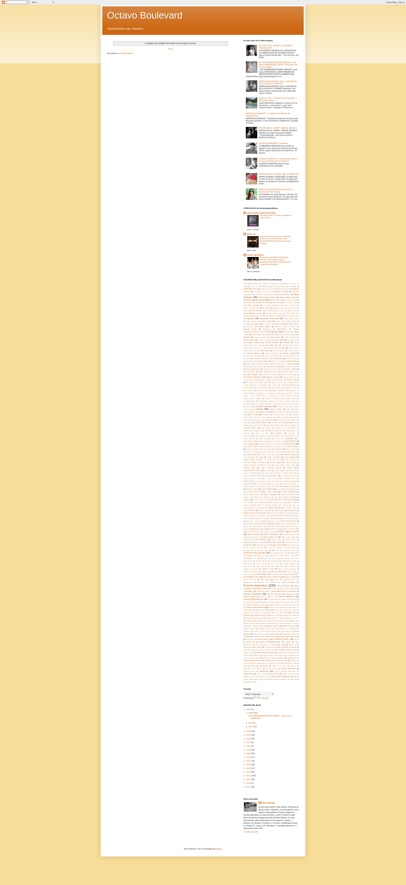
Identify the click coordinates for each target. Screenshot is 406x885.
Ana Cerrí (276, 302)
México (282, 532)
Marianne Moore (285, 524)
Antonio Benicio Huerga (252, 313)
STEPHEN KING (284, 652)
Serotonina (250, 639)
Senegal (246, 636)
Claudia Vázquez (271, 353)
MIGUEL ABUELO (289, 534)
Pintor (276, 579)
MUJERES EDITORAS (273, 542)
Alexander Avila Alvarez (264, 294)
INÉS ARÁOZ (291, 441)
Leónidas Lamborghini (290, 486)
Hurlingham (289, 438)
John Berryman (249, 457)
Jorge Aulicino (290, 457)
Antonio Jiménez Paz (274, 313)
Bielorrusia (267, 329)
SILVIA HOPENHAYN (268, 642)
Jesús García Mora (268, 454)
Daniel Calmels (291, 358)
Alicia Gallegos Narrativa (289, 297)
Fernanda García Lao (281, 414)
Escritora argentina (264, 406)
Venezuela (263, 671)
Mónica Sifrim (291, 540)
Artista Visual (266, 321)
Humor (277, 438)
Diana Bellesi (258, 366)
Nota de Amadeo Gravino (286, 550)
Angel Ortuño (264, 308)
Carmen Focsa (263, 340)
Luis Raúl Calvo (290, 508)
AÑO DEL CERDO (259, 316)
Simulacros (269, 647)
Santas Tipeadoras (255, 255)
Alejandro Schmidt (281, 292)
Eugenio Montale (279, 412)
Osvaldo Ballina (276, 561)
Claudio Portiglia (289, 353)
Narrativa (249, 545)
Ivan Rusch (284, 446)
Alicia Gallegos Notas (255, 300)
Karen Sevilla (248, 476)
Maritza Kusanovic (258, 529)
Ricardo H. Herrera (283, 621)
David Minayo (293, 361)
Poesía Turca (278, 605)
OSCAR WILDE (261, 561)
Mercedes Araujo (269, 532)
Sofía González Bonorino (286, 647)
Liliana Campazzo (270, 494)
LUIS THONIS (249, 510)
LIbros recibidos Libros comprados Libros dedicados (275, 492)
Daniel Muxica (248, 361)
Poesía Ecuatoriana (288, 591)
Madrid (277, 510)
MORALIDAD (248, 542)
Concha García (269, 356)
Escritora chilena (283, 406)
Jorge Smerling (290, 462)
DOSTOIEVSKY (249, 372)
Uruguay (293, 666)
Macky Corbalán (265, 510)
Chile (283, 348)
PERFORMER (262, 574)
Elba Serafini (276, 388)
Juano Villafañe (280, 470)
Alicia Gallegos (268, 803)
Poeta (285, 607)
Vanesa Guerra (249, 671)
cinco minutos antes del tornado (261, 213)
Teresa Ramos (278, 655)
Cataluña (286, 342)
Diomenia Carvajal (274, 366)
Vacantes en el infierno (252, 668)
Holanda (292, 433)
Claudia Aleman (279, 350)
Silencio (296, 639)
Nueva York (283, 553)
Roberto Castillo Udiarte (254, 626)
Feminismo (266, 414)
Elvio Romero (248, 390)
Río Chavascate (281, 623)
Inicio (170, 49)
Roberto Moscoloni (289, 626)
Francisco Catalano (285, 420)
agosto (252, 713)
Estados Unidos (275, 409)
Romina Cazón (285, 629)
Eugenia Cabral (264, 412)
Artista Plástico (252, 321)
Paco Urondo (261, 564)
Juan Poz (267, 470)
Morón (258, 542)
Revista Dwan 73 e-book (275, 618)
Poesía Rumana (269, 602)
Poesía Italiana (249, 597)
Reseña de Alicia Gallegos (253, 618)
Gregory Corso (280, 428)
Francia (271, 420)
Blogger (275, 332)
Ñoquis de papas (263, 556)
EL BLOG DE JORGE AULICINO (259, 382)
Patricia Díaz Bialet (271, 566)
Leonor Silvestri (267, 489)
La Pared (257, 478)
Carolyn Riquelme (272, 342)
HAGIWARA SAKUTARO (274, 430)
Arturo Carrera (281, 321)
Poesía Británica (283, 586)
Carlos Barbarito (285, 334)
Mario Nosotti (276, 526)
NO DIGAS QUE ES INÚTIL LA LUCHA (276, 548)
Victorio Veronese (281, 671)
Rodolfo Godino (249, 629)
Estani (288, 409)
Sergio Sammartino (291, 636)
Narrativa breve (262, 545)
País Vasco (274, 564)
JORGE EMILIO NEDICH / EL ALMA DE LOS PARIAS (264, 460)
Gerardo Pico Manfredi (261, 425)
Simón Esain (256, 647)
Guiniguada (257, 430)
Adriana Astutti (274, 286)
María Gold (274, 521)
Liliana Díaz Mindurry (288, 494)
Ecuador (296, 372)
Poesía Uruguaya (292, 605)
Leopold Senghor (282, 489)
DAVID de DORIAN (278, 361)
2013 (248, 776)
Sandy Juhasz (259, 634)
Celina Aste (273, 345)
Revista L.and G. (293, 618)
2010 (248, 787)
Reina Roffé (275, 615)
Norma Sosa (259, 550)
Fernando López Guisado (262, 417)
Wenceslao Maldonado (281, 676)
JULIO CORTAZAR (250, 473)
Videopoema (248, 674)
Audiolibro (247, 324)
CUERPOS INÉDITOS (262, 358)
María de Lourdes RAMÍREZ (256, 521)
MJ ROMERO (261, 540)
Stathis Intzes (248, 652)
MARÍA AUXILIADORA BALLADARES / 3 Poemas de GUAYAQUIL (276, 190)
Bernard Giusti (249, 329)
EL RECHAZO (248, 388)
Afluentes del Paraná (268, 289)
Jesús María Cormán (287, 454)
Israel (259, 446)
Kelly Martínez (262, 476)
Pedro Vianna (248, 574)
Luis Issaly (257, 508)
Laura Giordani (262, 484)
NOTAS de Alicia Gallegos (254, 553)
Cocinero (246, 356)
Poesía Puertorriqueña (251, 602)
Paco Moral (247, 564)
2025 (248, 731)
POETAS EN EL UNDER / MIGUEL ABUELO (278, 128)
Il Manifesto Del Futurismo (272, 441)
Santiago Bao (273, 634)
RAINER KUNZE (260, 615)
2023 (248, 739)
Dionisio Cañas (290, 366)
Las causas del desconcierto (265, 481)
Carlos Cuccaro (260, 337)
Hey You (260, 433)
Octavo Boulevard (144, 15)
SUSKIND (255, 655)
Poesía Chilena (262, 588)
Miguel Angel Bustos (251, 537)
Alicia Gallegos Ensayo (267, 297)
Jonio (261, 457)
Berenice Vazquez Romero (285, 327)
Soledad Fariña (270, 650)
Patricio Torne (268, 569)
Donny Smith (290, 369)
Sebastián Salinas (289, 634)
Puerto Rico (292, 610)
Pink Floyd (264, 579)
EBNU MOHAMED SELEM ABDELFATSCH (274, 372)
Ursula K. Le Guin (279, 666)
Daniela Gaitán (262, 361)
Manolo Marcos (290, 510)
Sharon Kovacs (263, 639)
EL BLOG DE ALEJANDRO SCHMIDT (257, 380)
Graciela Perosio (250, 428)
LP (292, 502)
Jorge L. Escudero (258, 462)
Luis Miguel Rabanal (273, 508)
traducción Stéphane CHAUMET (273, 663)
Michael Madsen (254, 534)
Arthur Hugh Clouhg (291, 318)
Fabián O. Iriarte (252, 414)
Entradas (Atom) (126, 53)
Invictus (271, 444)
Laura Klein (275, 484)
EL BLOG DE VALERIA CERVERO (284, 385)
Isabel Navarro (248, 446)
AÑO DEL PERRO (276, 316)
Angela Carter (278, 308)
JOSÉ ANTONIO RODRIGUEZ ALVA (257, 465)
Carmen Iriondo (278, 340)
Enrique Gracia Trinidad (252, 398)
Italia (265, 446)
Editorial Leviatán (272, 377)
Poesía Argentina (255, 585)
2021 (248, 746)
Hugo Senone (249, 438)
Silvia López (286, 642)
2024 (248, 735)
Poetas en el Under (262, 610)
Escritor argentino (274, 404)
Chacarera (286, 345)
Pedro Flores (291, 572)
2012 (248, 779)
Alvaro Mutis (247, 302)
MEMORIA (273, 529)
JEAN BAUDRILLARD (291, 452)
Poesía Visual (274, 607)
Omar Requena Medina (281, 558)
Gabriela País (276, 422)
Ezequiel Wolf (294, 412)
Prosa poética (279, 610)
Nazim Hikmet (292, 545)
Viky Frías (274, 674)
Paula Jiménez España (287, 569)
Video (294, 671)
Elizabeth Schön (290, 388)
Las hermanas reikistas (287, 481)
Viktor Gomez (262, 674)
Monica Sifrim (276, 540)
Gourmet (277, 425)
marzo (251, 726)
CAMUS (254, 334)
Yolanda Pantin (263, 679)
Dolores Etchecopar (251, 369)
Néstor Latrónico (249, 548)
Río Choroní (294, 623)
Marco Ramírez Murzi (262, 516)
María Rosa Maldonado (267, 524)
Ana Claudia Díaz (289, 302)
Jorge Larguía (275, 462)
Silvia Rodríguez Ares (264, 645)
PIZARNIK (286, 579)
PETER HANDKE (283, 574)
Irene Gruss (290, 444)
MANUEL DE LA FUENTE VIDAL (278, 513)
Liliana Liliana (248, 497)
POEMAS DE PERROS (266, 582)
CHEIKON (274, 348)
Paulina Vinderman (250, 572)
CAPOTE (273, 334)
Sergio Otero (257, 636)
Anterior (293, 311)
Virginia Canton (249, 676)
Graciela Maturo (290, 425)
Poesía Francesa (275, 594)
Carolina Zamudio (253, 342)
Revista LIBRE (251, 621)
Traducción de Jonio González (271, 658)
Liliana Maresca (264, 497)
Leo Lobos (257, 486)
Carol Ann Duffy (293, 340)
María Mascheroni (289, 521)
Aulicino (257, 324)
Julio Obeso (265, 473)
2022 (248, 742)
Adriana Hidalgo (290, 286)
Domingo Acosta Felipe (273, 369)
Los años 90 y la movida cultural (283, 500)
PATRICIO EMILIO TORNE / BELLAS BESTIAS (278, 174)
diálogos (246, 366)
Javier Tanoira (291, 449)
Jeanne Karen (251, 454)
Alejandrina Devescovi (262, 292)
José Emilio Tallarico (283, 465)
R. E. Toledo (279, 613)
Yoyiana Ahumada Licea (281, 679)
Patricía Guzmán (289, 566)
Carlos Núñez (275, 337)
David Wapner (251, 364)
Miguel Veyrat (287, 537)
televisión (266, 655)
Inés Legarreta (249, 444)
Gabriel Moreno (261, 422)
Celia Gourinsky (259, 345)
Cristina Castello (284, 356)
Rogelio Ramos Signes (267, 629)
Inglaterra (262, 444)
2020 (248, 750)
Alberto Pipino (284, 289)
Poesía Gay (291, 594)
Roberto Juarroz (272, 626)
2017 (248, 761)
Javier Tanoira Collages (251, 452)
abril (251, 723)
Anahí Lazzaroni (290, 305)
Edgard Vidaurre (252, 374)
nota (269, 550)
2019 (248, 753)
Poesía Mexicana (286, 596)
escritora (249, 406)
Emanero (260, 390)
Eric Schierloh (259, 404)
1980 (245, 284)
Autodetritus (267, 324)
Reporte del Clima (289, 615)
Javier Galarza (276, 449)
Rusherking (285, 631)
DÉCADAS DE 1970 (279, 364)
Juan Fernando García (271, 468)
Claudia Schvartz (254, 353)
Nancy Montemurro (292, 542)
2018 (248, 757)
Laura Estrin (248, 484)
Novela (273, 553)
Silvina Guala (280, 645)
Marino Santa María (260, 526)
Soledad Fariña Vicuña (287, 650)
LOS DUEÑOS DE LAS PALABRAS (256, 502)
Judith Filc (292, 470)
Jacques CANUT (252, 449)
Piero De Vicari (290, 577)
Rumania (273, 631)
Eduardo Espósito (289, 377)
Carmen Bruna (249, 340)
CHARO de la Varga (259, 348)
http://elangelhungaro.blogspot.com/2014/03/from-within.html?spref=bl (269, 436)
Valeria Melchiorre (289, 668)
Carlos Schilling (290, 337)
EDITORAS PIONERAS (252, 377)
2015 (248, 768)
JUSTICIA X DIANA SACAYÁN (284, 473)
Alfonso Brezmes (283, 294)
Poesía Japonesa (267, 597)
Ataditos (293, 321)
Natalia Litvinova (277, 545)
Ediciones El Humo (269, 374)
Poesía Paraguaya (275, 599)
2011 (248, 783)
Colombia (256, 356)
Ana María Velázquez (271, 305)
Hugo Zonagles (265, 438)
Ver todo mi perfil (250, 832)
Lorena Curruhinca (261, 500)
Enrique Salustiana (273, 398)
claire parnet (265, 350)
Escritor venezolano (291, 404)
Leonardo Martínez (271, 486)
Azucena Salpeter (281, 324)
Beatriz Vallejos (264, 327)
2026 (248, 709)
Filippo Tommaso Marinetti (286, 417)
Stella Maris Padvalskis (266, 652)
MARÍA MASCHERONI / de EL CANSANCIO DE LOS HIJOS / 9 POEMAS (278, 82)
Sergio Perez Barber (273, 636)
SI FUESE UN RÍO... (281, 639)
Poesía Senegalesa (263, 605)
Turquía (291, 663)
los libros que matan (280, 502)
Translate (265, 698)
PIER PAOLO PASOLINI (271, 577)
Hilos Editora (276, 433)
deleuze (293, 364)
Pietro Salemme (249, 579)
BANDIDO (295, 324)
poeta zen (251, 234)
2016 (248, 764)
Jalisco (264, 449)
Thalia (289, 655)
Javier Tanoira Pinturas (271, 452)
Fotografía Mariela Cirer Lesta (254, 420)
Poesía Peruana (290, 599)
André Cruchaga (249, 308)
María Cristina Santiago (290, 518)
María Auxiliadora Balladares (268, 518)
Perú (272, 574)
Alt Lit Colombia (291, 300)
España (259, 409)
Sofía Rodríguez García (252, 650)
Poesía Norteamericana (253, 599)
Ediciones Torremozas (288, 374)
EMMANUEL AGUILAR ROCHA (279, 390)
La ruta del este (271, 478)
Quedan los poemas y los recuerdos (257, 613)
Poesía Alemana (288, 582)
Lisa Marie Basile (281, 497)
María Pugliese (249, 524)
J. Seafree (295, 446)
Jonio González (274, 457)
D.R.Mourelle (278, 358)
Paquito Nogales (289, 564)
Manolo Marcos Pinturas (252, 513)
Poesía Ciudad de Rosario (281, 588)
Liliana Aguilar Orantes (251, 494)
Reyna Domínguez (267, 621)
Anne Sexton (282, 311)
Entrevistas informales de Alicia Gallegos (275, 401)
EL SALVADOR (262, 388)
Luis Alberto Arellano (270, 505)
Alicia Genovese (275, 300)
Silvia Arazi (250, 642)
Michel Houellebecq (271, 534)
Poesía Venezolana (255, 607)
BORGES (286, 332)
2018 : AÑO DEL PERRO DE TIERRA (271, 284)
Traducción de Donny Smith (276, 660)
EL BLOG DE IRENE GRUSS (287, 380)
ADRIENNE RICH (250, 289)
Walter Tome (263, 676)
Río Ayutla (268, 623)
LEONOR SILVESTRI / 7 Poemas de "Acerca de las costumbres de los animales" (278, 160)
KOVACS (273, 476)
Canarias (263, 334)
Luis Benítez (287, 505)
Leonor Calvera (252, 489)
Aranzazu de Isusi (292, 316)
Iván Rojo (273, 446)
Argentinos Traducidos (269, 318)
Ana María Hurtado (251, 305)
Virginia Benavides (289, 674)
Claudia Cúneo (293, 350)
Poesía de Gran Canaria (266, 591)
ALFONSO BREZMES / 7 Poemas (273, 143)
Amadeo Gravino (262, 302)
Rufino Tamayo (260, 631)
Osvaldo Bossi (291, 561)
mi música (294, 532)
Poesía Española (252, 594)
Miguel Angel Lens (270, 537)
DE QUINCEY (264, 364)
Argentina (250, 318)
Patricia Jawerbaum (250, 569)
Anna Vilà (255, 311)
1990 (252, 284)
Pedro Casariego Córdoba (272, 572)
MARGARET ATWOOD (282, 516)
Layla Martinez (287, 484)
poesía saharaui (284, 602)
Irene (279, 444)
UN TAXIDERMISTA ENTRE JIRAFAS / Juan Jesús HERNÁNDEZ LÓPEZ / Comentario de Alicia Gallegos (278, 64)
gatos (287, 422)
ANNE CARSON (268, 311)
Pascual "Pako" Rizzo (251, 566)
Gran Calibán (266, 428)
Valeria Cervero (272, 668)
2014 (248, 772)
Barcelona (250, 327)
